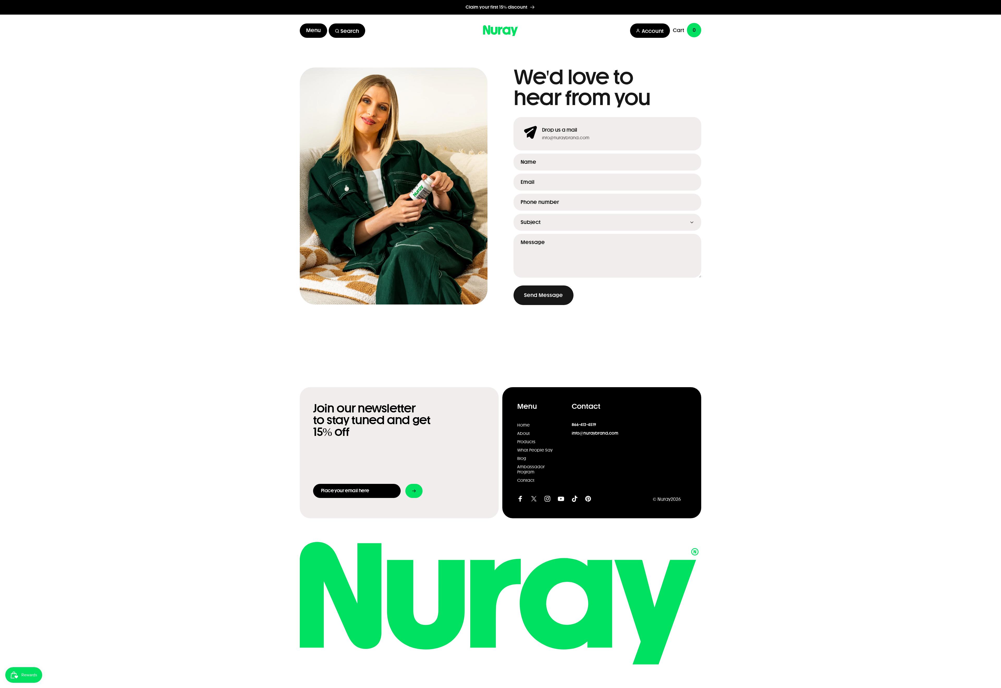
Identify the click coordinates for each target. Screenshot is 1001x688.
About (523, 433)
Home (523, 425)
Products (526, 442)
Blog (521, 458)
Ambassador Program (531, 469)
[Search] (334, 30)
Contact (525, 480)
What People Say (535, 450)
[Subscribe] (414, 491)
